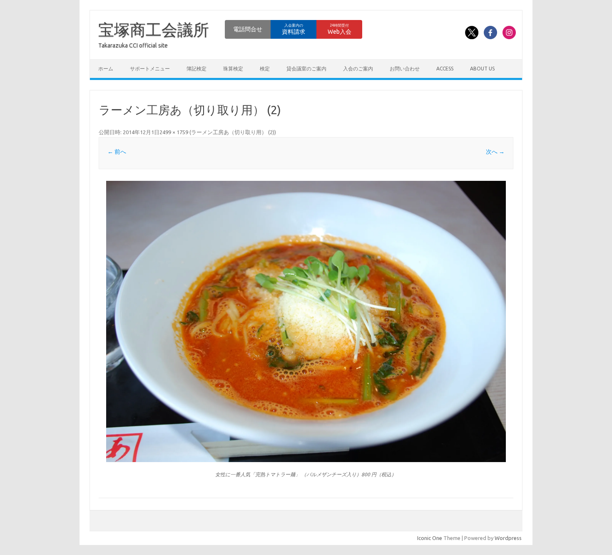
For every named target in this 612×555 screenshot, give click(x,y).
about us (482, 68)
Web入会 (339, 29)
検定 (265, 68)
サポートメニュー (150, 68)
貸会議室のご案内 (306, 68)
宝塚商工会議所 (153, 29)
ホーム (105, 68)
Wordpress (508, 538)
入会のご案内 (358, 68)
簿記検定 (196, 68)
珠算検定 (233, 68)
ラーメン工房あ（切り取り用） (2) (232, 132)
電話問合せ (247, 29)
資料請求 (293, 29)
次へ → (495, 151)
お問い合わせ (405, 68)
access (444, 68)
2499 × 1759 (173, 132)
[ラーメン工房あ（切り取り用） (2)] (306, 321)
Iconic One (429, 538)
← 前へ (116, 151)
